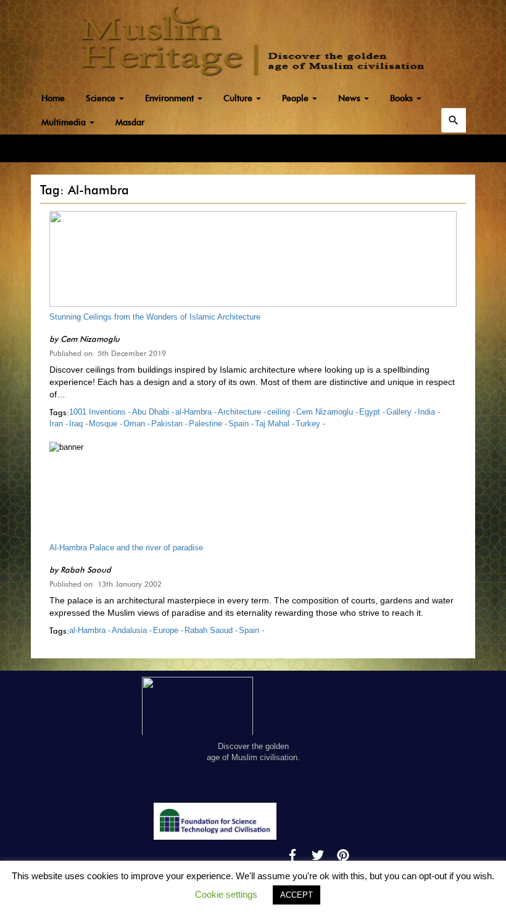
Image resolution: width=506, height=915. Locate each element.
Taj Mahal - (274, 423)
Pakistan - (169, 423)
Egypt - (372, 411)
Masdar (129, 122)
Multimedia (64, 122)
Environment (170, 98)
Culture (239, 98)
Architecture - (242, 411)
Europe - (168, 630)
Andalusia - (132, 630)
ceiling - (281, 411)
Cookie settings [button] (226, 894)
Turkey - (310, 423)
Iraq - (78, 423)
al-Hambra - (196, 411)
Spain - (241, 423)
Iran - (58, 423)
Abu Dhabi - (153, 411)
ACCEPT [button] (296, 895)
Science (102, 98)
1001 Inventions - (100, 411)
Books (402, 98)
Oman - (136, 423)
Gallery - (401, 411)
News (350, 98)
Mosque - (105, 423)
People (296, 98)
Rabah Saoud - (211, 630)
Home (53, 98)
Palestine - (208, 423)
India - (429, 411)
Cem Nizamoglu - (327, 411)
